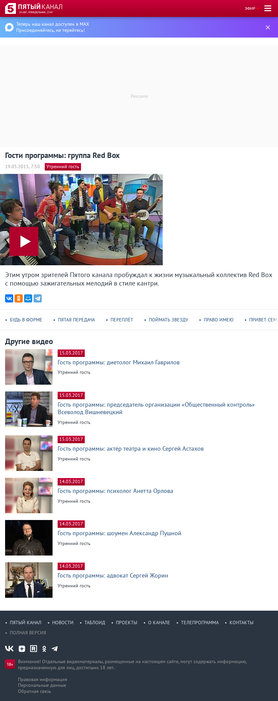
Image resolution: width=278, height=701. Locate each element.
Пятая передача (76, 320)
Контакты (242, 622)
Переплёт (122, 320)
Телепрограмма (200, 622)
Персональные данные (42, 685)
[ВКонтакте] (9, 298)
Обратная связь (34, 691)
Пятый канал (25, 622)
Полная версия (28, 633)
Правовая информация (42, 679)
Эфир (250, 8)
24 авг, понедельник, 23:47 (36, 12)
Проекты (126, 622)
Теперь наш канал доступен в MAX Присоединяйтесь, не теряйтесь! (52, 27)
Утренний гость (62, 166)
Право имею (219, 320)
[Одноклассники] (19, 298)
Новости (63, 622)
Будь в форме (26, 320)
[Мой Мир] (28, 298)
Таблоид (94, 622)
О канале (159, 622)
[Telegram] (38, 298)
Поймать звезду (168, 320)
